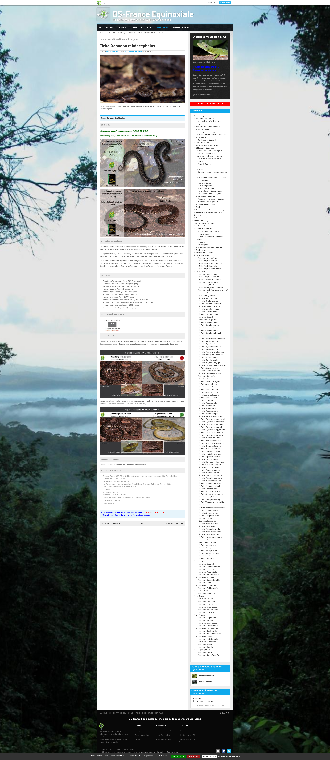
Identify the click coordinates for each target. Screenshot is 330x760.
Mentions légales (172, 752)
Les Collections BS (165, 731)
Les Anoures (200, 615)
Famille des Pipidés (204, 644)
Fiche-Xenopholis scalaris (210, 516)
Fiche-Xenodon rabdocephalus (149, 33)
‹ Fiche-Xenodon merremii (110, 523)
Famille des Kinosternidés (207, 607)
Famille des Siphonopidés (207, 658)
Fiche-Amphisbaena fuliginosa (210, 263)
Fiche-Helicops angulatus (210, 438)
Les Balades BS (164, 735)
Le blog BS (139, 739)
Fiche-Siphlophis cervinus (210, 491)
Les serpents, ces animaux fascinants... (118, 481)
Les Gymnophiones (203, 650)
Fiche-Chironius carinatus (210, 322)
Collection (136, 27)
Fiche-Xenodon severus (209, 510)
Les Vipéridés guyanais (208, 542)
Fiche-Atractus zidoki (209, 398)
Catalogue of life (109, 489)
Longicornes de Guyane (206, 196)
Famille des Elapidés (205, 518)
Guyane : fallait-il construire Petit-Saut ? (212, 135)
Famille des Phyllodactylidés (208, 575)
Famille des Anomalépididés (207, 274)
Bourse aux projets (187, 731)
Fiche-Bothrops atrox (208, 545)
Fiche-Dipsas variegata (209, 414)
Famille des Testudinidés (206, 612)
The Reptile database (111, 492)
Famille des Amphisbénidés (207, 258)
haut (141, 523)
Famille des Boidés (204, 293)
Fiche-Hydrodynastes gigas (211, 446)
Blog (149, 27)
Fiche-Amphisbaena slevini (209, 266)
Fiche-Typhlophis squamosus (210, 279)
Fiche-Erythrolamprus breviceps (213, 422)
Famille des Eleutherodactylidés (209, 634)
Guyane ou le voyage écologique (209, 151)
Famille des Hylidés (204, 636)
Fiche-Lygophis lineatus (209, 459)
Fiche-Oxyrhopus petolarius (211, 467)
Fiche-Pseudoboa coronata (211, 481)
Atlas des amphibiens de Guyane (209, 156)
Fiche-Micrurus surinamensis (211, 537)
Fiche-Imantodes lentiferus (211, 454)
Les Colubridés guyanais (208, 320)
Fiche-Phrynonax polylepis (211, 363)
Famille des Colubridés (205, 317)
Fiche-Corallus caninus (209, 301)
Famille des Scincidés (205, 577)
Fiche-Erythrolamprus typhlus (212, 435)
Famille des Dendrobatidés (207, 631)
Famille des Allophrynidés (207, 618)
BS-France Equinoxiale (153, 13)
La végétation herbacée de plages (210, 231)
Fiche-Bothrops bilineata (210, 548)
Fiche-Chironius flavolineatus (211, 328)
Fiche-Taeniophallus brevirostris (212, 497)
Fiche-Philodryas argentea (210, 470)
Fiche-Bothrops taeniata (210, 553)
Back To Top (226, 713)
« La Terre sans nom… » (205, 118)
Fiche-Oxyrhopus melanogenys (212, 462)
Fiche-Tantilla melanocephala (211, 373)
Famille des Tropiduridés (206, 585)
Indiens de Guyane (204, 183)
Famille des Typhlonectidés (207, 588)
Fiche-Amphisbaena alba (208, 261)
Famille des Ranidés (205, 647)
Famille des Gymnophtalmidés (208, 567)
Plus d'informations (204, 95)
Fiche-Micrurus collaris (209, 524)
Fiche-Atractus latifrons (209, 390)
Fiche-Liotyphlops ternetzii (209, 277)
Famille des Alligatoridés (206, 593)
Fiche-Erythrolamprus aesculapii (213, 419)
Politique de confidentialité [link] (229, 756)
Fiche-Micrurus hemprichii (210, 529)
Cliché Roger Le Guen (107, 106)
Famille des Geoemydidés (207, 604)
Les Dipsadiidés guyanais (208, 379)
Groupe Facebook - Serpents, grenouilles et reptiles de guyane (126, 497)
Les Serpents (201, 271)
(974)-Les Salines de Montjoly (205, 223)
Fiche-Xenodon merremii (210, 505)
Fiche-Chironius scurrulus (210, 336)
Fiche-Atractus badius (209, 384)
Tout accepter (178, 756)
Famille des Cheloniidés (206, 601)
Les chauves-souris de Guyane (209, 194)
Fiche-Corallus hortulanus (210, 306)
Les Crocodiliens (202, 591)
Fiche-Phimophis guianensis (211, 478)
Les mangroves (203, 129)
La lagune (201, 242)
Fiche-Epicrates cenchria (210, 312)
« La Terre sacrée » (203, 143)
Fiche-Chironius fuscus (209, 330)
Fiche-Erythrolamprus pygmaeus (213, 430)
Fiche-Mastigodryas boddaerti (212, 355)
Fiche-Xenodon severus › (175, 523)
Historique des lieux (203, 226)
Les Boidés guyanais (207, 296)
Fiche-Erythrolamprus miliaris (212, 427)
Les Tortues (200, 596)
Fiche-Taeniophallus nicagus (211, 500)
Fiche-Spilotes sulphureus (210, 371)
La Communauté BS (187, 735)
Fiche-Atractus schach (209, 392)
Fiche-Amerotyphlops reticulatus (211, 288)
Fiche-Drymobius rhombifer (211, 344)
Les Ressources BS (165, 739)
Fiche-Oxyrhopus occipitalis (211, 465)
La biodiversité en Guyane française (119, 39)
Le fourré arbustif (203, 234)
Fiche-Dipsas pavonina (209, 411)
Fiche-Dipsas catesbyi (209, 403)
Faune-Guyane (108, 503)
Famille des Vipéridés (205, 540)
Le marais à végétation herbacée (209, 247)
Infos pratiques (181, 27)
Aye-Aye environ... (113, 52)
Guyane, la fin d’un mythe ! (207, 145)
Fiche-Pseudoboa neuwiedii (211, 483)
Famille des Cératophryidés (207, 626)
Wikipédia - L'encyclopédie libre (114, 495)
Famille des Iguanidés (205, 569)
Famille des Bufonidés (205, 620)
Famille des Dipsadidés (206, 376)
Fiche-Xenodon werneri (209, 513)
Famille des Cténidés (206, 675)
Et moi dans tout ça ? (210, 104)
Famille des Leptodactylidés (207, 639)
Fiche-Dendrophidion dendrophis (213, 339)
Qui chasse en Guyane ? (206, 140)
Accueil (110, 27)
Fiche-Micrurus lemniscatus (211, 532)
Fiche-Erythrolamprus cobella (212, 424)
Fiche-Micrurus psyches (210, 534)
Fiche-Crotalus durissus (209, 556)
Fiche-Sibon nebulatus (209, 489)
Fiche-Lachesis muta (208, 559)
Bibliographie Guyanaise (205, 148)
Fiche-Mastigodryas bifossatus (212, 352)
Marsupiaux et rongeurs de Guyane (210, 199)
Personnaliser (209, 756)
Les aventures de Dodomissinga (209, 191)
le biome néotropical (137, 247)
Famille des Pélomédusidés (207, 609)
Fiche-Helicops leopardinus (211, 440)
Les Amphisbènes (202, 255)
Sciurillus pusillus (205, 681)
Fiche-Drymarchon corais (210, 341)
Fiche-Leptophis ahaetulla (210, 349)
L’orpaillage (201, 137)
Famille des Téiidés (204, 583)
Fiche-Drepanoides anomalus (211, 416)
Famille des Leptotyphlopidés (208, 282)
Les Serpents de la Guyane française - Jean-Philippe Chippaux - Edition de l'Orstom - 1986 (137, 484)
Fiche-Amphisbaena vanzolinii (210, 269)
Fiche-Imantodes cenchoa (210, 451)
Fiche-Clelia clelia (207, 400)
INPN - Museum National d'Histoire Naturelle (119, 487)
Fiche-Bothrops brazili (209, 551)
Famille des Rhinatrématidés (208, 655)
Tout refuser (193, 756)
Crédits (198, 207)
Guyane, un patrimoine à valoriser (206, 116)
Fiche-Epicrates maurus (210, 314)
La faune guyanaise (204, 186)
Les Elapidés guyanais (207, 521)
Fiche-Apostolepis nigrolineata (212, 382)
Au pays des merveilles (206, 153)
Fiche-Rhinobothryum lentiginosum (214, 365)
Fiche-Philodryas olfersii (210, 473)
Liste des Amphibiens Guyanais (206, 218)
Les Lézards (200, 561)
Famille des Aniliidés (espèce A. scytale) (212, 290)
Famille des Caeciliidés (206, 652)
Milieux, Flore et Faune (204, 229)
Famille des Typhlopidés (206, 285)
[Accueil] (101, 3)
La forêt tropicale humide (206, 188)
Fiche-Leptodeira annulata (210, 457)
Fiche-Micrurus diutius (209, 526)
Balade (122, 27)
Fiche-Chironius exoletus (210, 325)
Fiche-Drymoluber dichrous (211, 347)
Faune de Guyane (204, 164)
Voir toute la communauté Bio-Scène (210, 706)
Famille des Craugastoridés (207, 628)
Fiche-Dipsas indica (208, 408)
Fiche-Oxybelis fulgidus (209, 360)
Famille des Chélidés (205, 599)
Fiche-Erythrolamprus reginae (212, 432)
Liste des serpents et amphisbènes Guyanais (211, 210)
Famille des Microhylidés (206, 642)
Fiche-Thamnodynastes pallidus (213, 502)
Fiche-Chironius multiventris (211, 333)
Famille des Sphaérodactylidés (208, 580)
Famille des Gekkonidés (206, 564)
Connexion (225, 2)
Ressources (162, 27)
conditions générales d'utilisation (153, 752)
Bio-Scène (197, 699)
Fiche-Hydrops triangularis (210, 448)
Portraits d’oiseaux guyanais (208, 202)
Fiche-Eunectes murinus (210, 309)
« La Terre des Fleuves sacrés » (208, 127)
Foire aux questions (142, 735)
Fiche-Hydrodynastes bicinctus (212, 443)
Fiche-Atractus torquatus (210, 395)
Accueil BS (106, 33)
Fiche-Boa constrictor (209, 298)
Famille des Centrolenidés (207, 623)
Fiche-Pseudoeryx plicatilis (211, 486)
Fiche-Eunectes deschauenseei (212, 304)
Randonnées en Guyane (206, 204)
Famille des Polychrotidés (207, 572)
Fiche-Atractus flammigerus (211, 387)
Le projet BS (139, 731)
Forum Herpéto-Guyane (111, 500)
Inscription (211, 2)
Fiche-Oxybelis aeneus (209, 357)
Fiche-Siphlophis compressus (212, 494)
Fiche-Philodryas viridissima (211, 475)
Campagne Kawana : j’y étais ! (208, 132)
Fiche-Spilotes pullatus (209, 368)
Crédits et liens (201, 250)
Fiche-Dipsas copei (208, 406)
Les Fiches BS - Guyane (203, 253)
